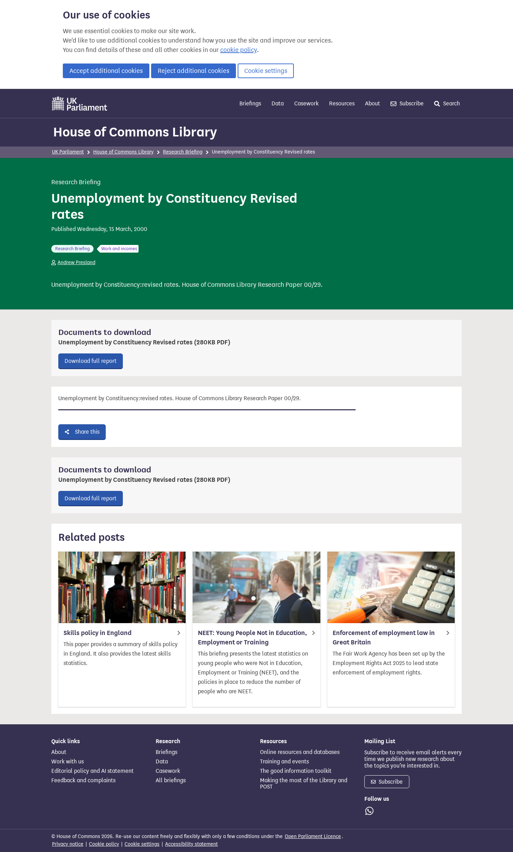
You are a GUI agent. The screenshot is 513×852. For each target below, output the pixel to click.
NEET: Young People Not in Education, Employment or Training (252, 637)
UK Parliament (68, 152)
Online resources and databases (300, 752)
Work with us (67, 761)
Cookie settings (265, 71)
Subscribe (411, 103)
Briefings (250, 103)
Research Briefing (182, 152)
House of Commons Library (135, 132)
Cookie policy (104, 844)
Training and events (284, 761)
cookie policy (238, 50)
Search (451, 103)
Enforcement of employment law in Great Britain (384, 637)
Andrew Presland (76, 263)
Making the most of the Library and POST (303, 783)
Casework (306, 103)
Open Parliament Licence (313, 836)
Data (278, 103)
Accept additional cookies (106, 71)
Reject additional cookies (193, 71)
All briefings (171, 780)
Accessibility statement (191, 844)
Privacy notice (67, 844)
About (372, 103)
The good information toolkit (296, 771)
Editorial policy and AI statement (92, 771)
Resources (342, 103)
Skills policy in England (98, 633)
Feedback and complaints (83, 780)
